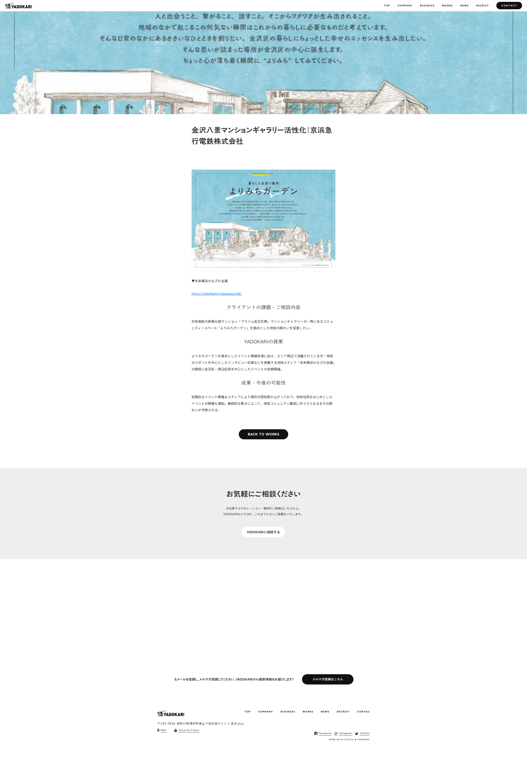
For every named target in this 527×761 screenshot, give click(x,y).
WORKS (447, 5)
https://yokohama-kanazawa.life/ (216, 293)
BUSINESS (427, 5)
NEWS (464, 5)
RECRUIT (482, 5)
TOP (387, 5)
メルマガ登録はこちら (327, 679)
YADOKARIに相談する (263, 532)
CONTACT (509, 5)
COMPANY (404, 5)
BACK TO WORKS (263, 434)
